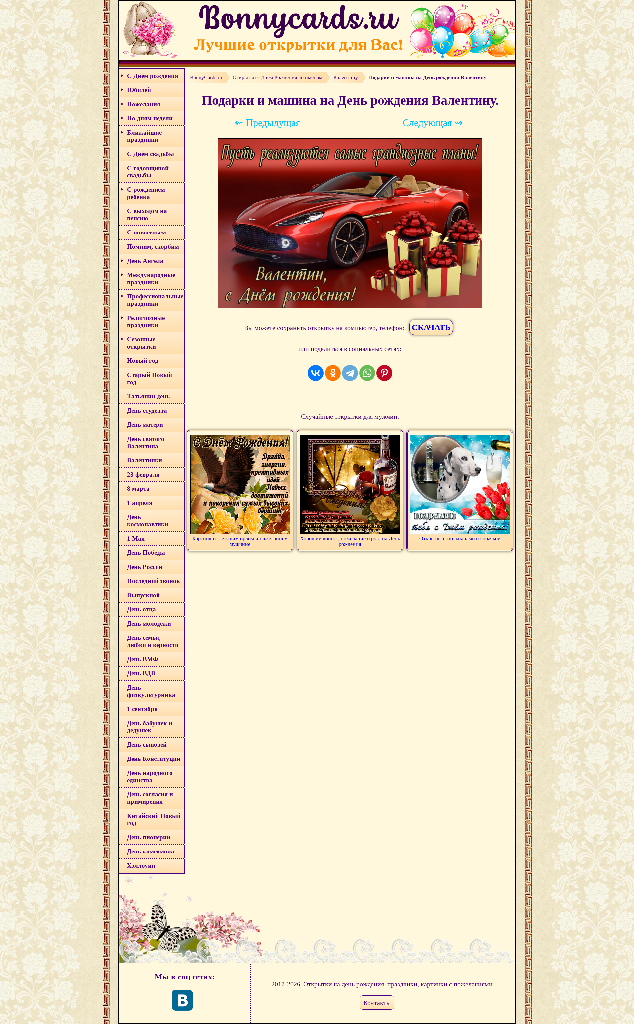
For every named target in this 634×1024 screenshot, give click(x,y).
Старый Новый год (149, 378)
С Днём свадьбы (150, 153)
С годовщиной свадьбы (148, 172)
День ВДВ (141, 673)
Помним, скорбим (153, 246)
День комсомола (150, 851)
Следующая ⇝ (433, 122)
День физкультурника (151, 691)
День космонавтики (147, 520)
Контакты (377, 1002)
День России (144, 566)
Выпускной (143, 595)
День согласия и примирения (150, 798)
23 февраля (143, 474)
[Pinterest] (384, 373)
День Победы (146, 552)
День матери (145, 424)
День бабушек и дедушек (149, 727)
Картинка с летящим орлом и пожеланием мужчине (240, 541)
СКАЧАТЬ (431, 327)
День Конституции (153, 758)
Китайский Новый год (154, 819)
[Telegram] (350, 373)
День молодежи (149, 623)
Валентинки (144, 460)
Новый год (142, 360)
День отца (141, 609)
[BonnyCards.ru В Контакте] (182, 1000)
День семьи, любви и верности (153, 641)
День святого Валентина (145, 442)
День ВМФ (142, 659)
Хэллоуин (141, 865)
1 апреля (139, 502)
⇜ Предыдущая (267, 122)
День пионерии (148, 837)
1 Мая (136, 538)
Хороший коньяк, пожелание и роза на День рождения (350, 541)
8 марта (138, 488)
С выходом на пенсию (147, 214)
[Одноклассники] (333, 373)
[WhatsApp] (367, 373)
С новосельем (146, 232)
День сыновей (147, 744)
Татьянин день (148, 396)
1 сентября (142, 708)
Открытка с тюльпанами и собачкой (460, 538)
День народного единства (150, 776)
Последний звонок (153, 580)
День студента (147, 410)
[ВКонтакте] (316, 373)
